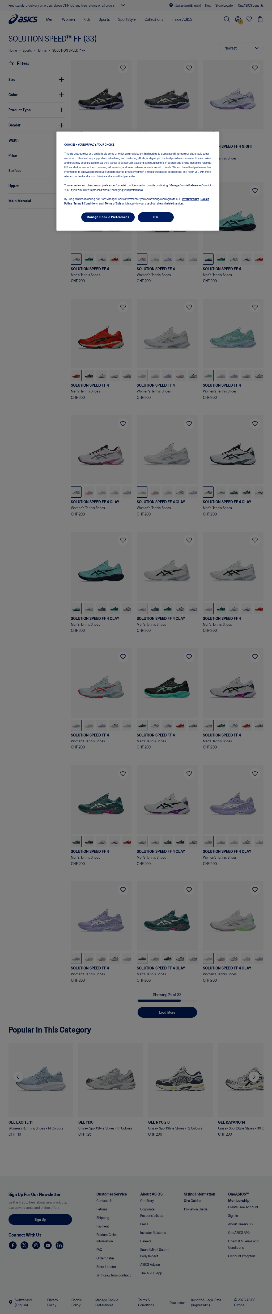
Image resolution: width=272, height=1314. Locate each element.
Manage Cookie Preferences (108, 217)
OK (155, 217)
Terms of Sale (113, 203)
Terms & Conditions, (86, 203)
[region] (137, 181)
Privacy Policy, (190, 198)
